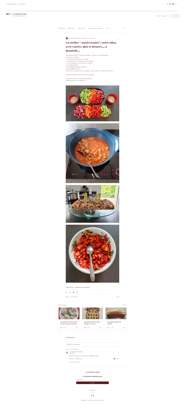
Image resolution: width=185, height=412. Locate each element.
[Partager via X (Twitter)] (70, 292)
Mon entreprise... (72, 28)
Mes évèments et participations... (82, 287)
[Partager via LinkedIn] (73, 292)
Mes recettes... (81, 28)
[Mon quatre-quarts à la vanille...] (116, 313)
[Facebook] (168, 4)
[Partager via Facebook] (66, 292)
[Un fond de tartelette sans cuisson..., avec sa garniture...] (92, 313)
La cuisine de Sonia (20, 14)
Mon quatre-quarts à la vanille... (114, 323)
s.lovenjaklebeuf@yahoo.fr (11, 4)
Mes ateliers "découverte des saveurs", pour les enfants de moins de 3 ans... (68, 323)
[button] (175, 16)
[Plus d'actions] (118, 38)
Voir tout (124, 304)
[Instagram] (170, 4)
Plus (107, 28)
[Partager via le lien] (77, 292)
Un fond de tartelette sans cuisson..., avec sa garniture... (92, 323)
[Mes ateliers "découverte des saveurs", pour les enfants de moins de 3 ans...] (69, 313)
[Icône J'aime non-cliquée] (70, 359)
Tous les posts (62, 28)
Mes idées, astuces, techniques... (95, 28)
